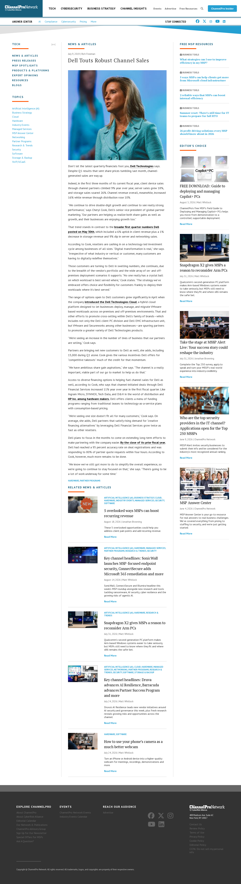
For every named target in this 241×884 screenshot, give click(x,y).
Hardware (17, 120)
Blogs (17, 85)
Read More (110, 536)
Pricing (83, 21)
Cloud (15, 116)
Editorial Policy (198, 844)
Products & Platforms (30, 70)
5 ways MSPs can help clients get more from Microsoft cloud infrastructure (204, 78)
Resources (20, 80)
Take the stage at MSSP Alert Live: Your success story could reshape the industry (204, 347)
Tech (52, 8)
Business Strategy (101, 8)
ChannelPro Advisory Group (31, 829)
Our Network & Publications (32, 824)
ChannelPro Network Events (75, 812)
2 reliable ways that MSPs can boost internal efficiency (202, 96)
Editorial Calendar (26, 820)
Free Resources (188, 8)
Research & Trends (22, 145)
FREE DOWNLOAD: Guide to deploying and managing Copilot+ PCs (202, 191)
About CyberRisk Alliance (29, 816)
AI (40, 21)
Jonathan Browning (132, 521)
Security (16, 149)
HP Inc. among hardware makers (88, 399)
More (93, 21)
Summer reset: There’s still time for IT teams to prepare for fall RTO (204, 114)
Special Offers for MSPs (29, 837)
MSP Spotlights (25, 65)
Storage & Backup (22, 157)
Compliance (51, 21)
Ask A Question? (25, 841)
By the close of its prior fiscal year (142, 442)
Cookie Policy (197, 840)
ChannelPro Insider (222, 8)
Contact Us (196, 824)
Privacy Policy (197, 836)
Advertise (170, 8)
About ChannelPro (26, 812)
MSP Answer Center (22, 133)
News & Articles (25, 55)
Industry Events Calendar (73, 816)
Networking (18, 137)
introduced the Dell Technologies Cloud (111, 302)
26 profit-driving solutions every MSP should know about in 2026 (203, 132)
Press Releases (24, 60)
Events (157, 8)
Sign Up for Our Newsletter (31, 833)
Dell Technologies (141, 166)
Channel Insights (133, 8)
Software (17, 153)
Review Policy (197, 828)
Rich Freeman (88, 53)
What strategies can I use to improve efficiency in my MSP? (203, 61)
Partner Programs (21, 141)
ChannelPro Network (204, 439)
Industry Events (20, 124)
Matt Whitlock (129, 579)
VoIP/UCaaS (18, 161)
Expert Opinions (25, 75)
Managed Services (22, 129)
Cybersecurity (71, 8)
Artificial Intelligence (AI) (25, 108)
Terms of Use (197, 832)
